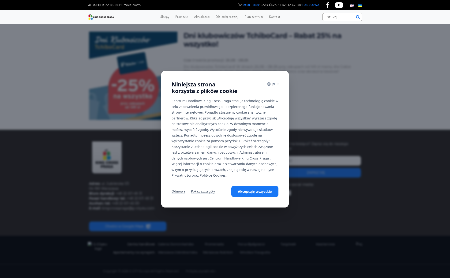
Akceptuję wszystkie (255, 191)
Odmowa (178, 191)
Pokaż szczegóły (203, 191)
